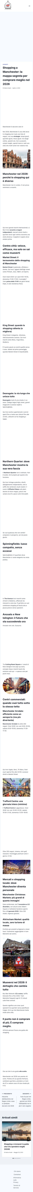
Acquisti (5, 64)
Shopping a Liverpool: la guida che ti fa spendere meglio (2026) (16, 1146)
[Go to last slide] (4, 1139)
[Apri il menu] (29, 6)
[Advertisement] (16, 31)
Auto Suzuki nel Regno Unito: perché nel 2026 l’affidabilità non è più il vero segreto (25, 1100)
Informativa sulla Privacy (17, 1180)
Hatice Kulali (7, 88)
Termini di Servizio (16, 1187)
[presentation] (16, 1131)
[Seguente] (28, 1139)
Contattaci (17, 1174)
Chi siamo (17, 1171)
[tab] (13, 1158)
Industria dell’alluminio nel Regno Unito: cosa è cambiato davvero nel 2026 (8, 1100)
